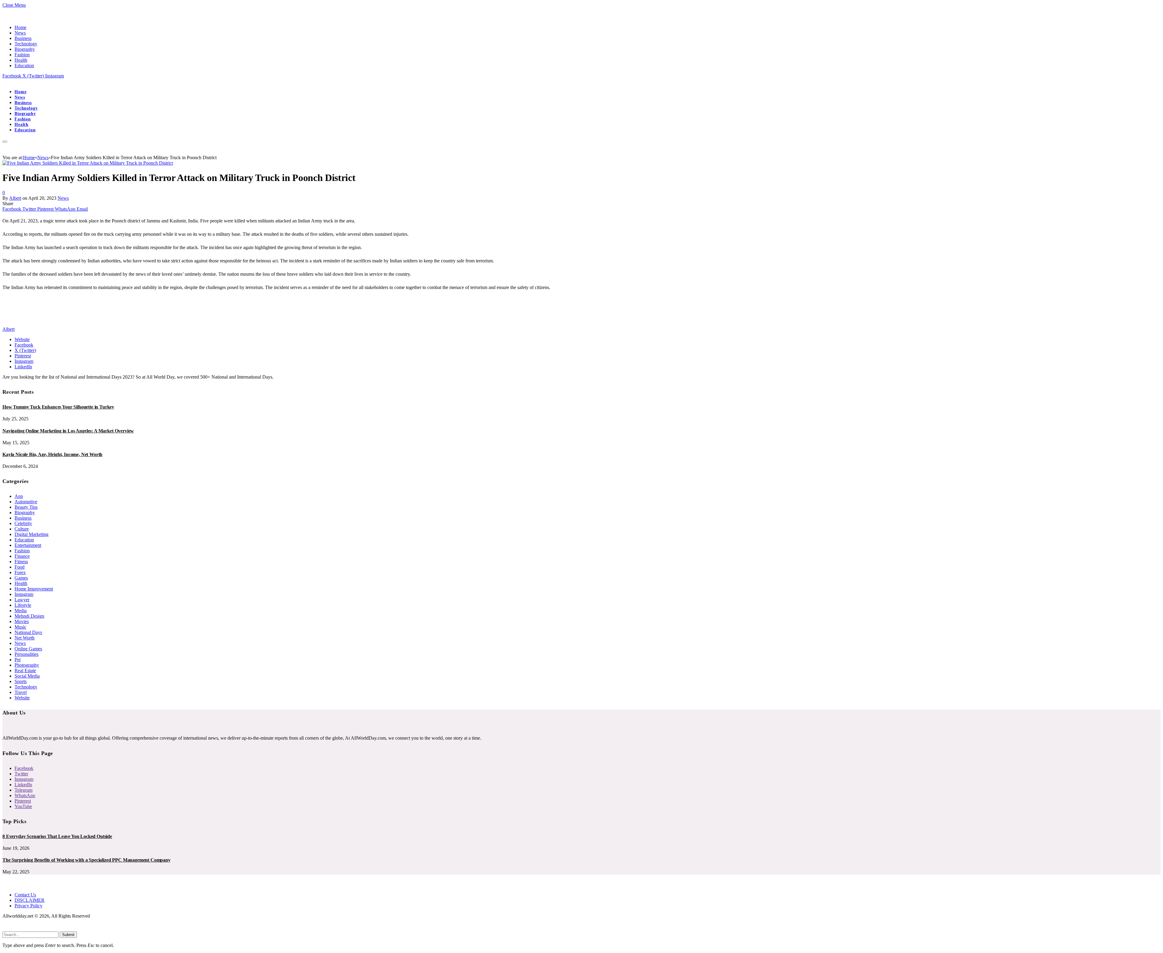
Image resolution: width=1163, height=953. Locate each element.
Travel (21, 692)
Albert (15, 198)
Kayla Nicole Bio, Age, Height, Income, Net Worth (52, 454)
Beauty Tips (26, 507)
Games (21, 577)
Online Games (28, 648)
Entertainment (28, 545)
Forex (20, 572)
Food (20, 567)
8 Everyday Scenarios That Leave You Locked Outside (57, 836)
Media (21, 610)
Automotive (26, 501)
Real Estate (25, 670)
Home (20, 27)
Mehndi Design (29, 616)
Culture (22, 528)
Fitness (21, 561)
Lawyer (22, 599)
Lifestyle (23, 605)
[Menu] (4, 142)
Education (24, 65)
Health (21, 60)
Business (23, 38)
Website (22, 697)
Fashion (22, 54)
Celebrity (23, 523)
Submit (68, 934)
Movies (22, 621)
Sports (21, 681)
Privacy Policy (28, 905)
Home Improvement (34, 588)
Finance (22, 556)
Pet (18, 659)
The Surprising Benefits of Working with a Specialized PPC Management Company (86, 860)
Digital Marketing (31, 534)
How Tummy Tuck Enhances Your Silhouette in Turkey (58, 406)
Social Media (27, 676)
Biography (25, 49)
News (20, 32)
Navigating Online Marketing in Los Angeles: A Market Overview (68, 430)
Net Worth (25, 637)
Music (20, 626)
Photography (27, 665)
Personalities (26, 654)
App (19, 496)
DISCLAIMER (30, 900)
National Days (28, 632)
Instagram (24, 594)
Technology (26, 43)
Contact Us (25, 894)
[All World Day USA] (2, 81)
